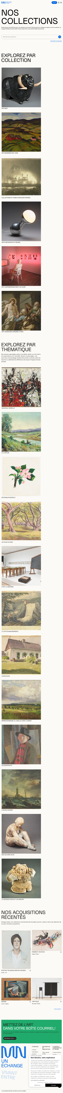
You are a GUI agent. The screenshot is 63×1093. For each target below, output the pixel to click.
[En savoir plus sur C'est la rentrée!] (21, 566)
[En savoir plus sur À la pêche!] (21, 432)
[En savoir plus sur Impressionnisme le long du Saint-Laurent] (21, 700)
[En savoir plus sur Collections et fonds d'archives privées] (21, 177)
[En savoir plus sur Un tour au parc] (21, 521)
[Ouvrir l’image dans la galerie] (16, 951)
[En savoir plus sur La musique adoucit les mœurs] (21, 878)
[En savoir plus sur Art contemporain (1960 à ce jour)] (21, 266)
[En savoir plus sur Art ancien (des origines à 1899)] (21, 311)
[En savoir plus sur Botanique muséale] (21, 476)
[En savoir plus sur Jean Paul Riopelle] (21, 387)
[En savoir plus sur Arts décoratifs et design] (21, 221)
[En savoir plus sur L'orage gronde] (21, 789)
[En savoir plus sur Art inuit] (21, 87)
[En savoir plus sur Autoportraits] (21, 744)
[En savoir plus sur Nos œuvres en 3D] (21, 834)
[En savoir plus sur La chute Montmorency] (21, 610)
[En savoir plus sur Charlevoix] (21, 655)
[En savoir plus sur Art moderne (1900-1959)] (21, 132)
